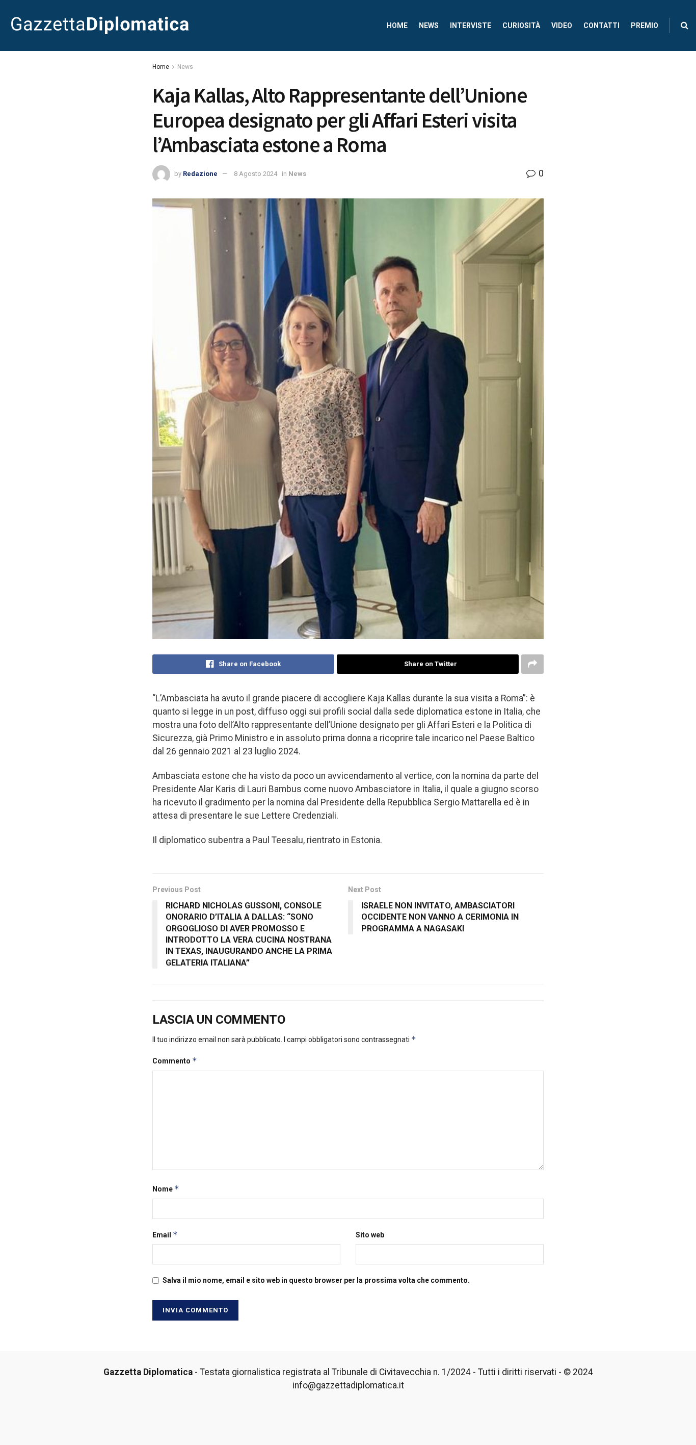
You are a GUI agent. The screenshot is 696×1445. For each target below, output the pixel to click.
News (429, 25)
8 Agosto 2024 (255, 174)
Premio (644, 25)
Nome (165, 1189)
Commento (174, 1061)
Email (165, 1234)
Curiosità (521, 25)
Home (397, 25)
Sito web (370, 1235)
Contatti (601, 25)
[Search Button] (684, 25)
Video (561, 25)
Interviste (470, 25)
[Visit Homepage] (100, 25)
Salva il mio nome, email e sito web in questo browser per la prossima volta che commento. (316, 1280)
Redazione (200, 174)
